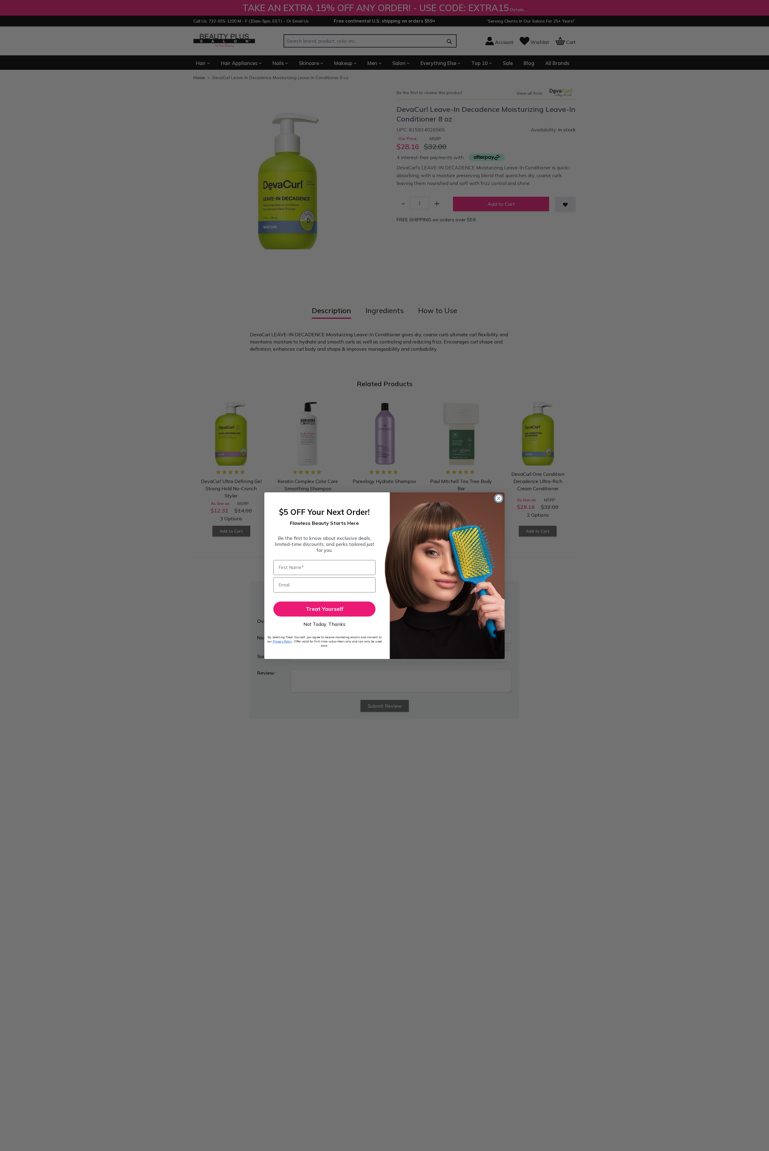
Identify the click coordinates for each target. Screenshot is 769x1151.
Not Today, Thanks (324, 624)
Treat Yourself (324, 608)
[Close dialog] (498, 498)
